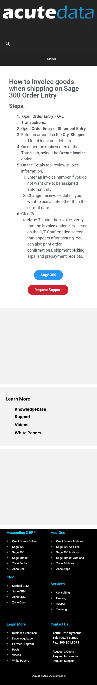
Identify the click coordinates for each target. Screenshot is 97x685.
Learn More (18, 399)
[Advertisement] (39, 345)
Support (22, 416)
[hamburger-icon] (90, 31)
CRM (10, 577)
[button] (7, 44)
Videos (21, 424)
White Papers (28, 432)
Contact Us (59, 624)
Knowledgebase (30, 409)
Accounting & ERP (21, 532)
